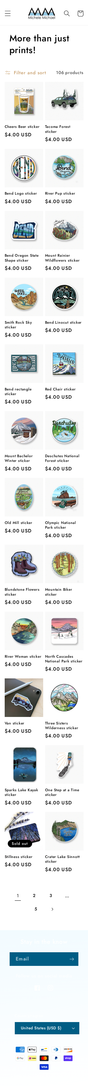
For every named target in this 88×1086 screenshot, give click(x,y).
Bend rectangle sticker (18, 392)
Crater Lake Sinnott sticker (62, 859)
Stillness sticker (19, 856)
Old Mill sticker (18, 522)
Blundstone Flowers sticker (22, 592)
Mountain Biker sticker (58, 592)
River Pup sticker (60, 193)
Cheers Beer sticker (22, 126)
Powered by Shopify (64, 1076)
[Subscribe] (71, 959)
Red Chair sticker (60, 389)
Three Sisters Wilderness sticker (61, 726)
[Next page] (52, 909)
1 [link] (18, 895)
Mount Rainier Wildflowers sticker (62, 258)
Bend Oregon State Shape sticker (22, 258)
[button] (7, 13)
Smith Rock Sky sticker (18, 325)
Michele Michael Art (36, 1076)
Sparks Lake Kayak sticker (21, 792)
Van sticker (15, 723)
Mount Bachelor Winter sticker (19, 458)
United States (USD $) (41, 1028)
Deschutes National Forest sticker (62, 458)
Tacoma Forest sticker (57, 129)
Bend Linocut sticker (63, 322)
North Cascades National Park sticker (64, 659)
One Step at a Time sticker (62, 792)
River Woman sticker (23, 656)
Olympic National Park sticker (60, 525)
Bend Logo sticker (21, 193)
